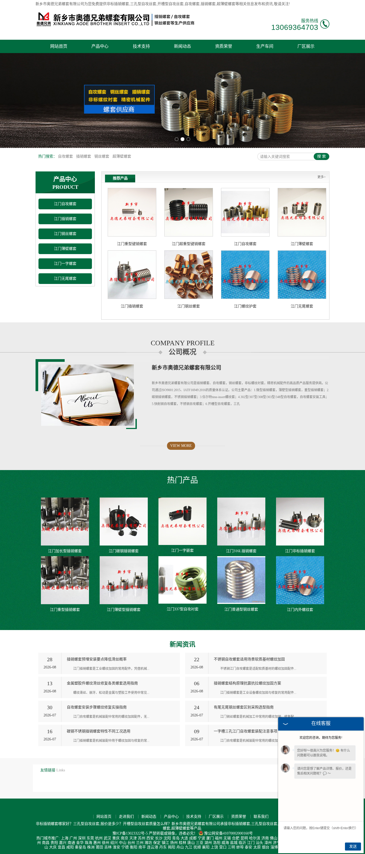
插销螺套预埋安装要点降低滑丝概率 (97, 659)
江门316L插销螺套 (241, 551)
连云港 (152, 847)
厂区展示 (305, 46)
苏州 (141, 838)
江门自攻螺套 (65, 204)
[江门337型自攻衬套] (182, 580)
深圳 (82, 838)
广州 (73, 838)
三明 (231, 847)
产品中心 (99, 46)
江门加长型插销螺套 (65, 551)
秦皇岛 (80, 847)
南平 (142, 847)
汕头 (259, 843)
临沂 (242, 843)
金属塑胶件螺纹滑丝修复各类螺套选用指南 (102, 683)
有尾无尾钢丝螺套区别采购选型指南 (244, 707)
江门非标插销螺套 (300, 551)
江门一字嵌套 (182, 550)
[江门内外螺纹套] (300, 580)
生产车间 (264, 46)
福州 (218, 838)
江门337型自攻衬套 (183, 609)
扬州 (174, 843)
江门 (251, 843)
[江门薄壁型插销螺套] (124, 580)
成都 (193, 838)
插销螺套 (84, 156)
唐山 (191, 843)
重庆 (116, 838)
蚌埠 (240, 847)
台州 (131, 843)
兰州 (139, 843)
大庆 (53, 847)
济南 (265, 838)
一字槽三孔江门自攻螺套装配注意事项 (245, 731)
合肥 (235, 838)
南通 (71, 843)
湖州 (208, 843)
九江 (188, 847)
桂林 (182, 843)
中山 (122, 843)
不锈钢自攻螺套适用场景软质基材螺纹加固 (249, 659)
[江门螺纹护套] (245, 275)
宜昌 (61, 847)
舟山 (180, 847)
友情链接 (47, 770)
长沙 (158, 838)
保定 (157, 843)
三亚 (199, 843)
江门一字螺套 (65, 264)
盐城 (234, 843)
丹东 (163, 847)
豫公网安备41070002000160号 (228, 833)
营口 (223, 847)
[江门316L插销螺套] (241, 522)
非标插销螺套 (118, 4)
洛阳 (216, 843)
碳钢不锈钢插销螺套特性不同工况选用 (98, 731)
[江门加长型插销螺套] (65, 522)
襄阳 (205, 847)
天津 (133, 838)
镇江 (165, 843)
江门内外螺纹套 (300, 610)
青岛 (176, 838)
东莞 (90, 838)
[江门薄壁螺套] (302, 212)
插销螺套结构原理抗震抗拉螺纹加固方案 (247, 683)
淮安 (116, 847)
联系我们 (261, 817)
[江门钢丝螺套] (189, 275)
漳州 (268, 843)
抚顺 (197, 847)
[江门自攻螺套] (245, 212)
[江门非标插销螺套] (300, 522)
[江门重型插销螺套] (65, 580)
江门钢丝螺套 (65, 234)
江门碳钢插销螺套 (124, 551)
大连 (184, 838)
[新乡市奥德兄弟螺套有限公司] (116, 27)
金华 (80, 843)
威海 (225, 843)
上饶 (214, 847)
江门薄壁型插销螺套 (124, 610)
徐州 (105, 843)
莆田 (99, 847)
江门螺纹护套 (245, 306)
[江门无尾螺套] (302, 275)
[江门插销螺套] (132, 275)
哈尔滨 (254, 838)
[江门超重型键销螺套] (189, 212)
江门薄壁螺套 (65, 249)
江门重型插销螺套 (65, 610)
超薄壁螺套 (121, 156)
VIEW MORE (181, 446)
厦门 (210, 838)
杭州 (99, 838)
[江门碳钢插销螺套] (124, 522)
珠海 (88, 843)
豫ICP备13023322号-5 (130, 833)
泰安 (248, 847)
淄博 (274, 847)
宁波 (201, 838)
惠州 (97, 843)
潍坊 (148, 843)
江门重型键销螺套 (132, 244)
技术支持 (141, 46)
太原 (257, 847)
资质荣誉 (223, 46)
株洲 (91, 847)
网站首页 (58, 46)
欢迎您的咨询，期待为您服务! (321, 738)
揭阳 (171, 847)
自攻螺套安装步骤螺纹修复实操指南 (97, 707)
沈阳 (167, 838)
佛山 (273, 838)
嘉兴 (63, 843)
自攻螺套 (66, 156)
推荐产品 (120, 178)
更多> (321, 177)
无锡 (227, 838)
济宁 (276, 843)
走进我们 (126, 817)
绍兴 (114, 843)
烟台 (265, 847)
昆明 (244, 838)
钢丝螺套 (102, 156)
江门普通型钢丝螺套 (241, 609)
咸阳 (70, 847)
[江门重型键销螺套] (132, 212)
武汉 (107, 838)
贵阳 (54, 843)
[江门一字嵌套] (182, 521)
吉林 (108, 847)
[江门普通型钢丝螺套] (241, 580)
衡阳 (133, 847)
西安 (150, 838)
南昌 (45, 843)
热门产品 (182, 480)
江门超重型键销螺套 (188, 244)
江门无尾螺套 (65, 278)
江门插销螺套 (65, 219)
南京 (124, 838)
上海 (64, 838)
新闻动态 (182, 46)
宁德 (125, 847)
